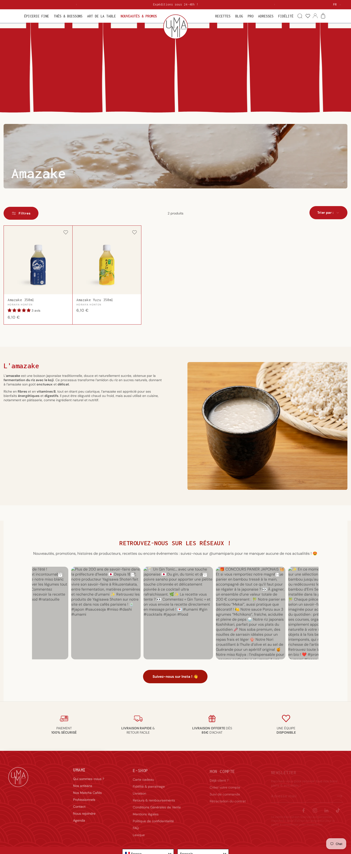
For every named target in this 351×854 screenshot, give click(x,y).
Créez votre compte (225, 784)
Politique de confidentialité (153, 819)
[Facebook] (303, 806)
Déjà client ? (219, 777)
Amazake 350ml (21, 300)
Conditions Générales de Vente (157, 805)
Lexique (139, 833)
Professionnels (84, 798)
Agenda (79, 819)
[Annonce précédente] (76, 4)
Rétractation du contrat (228, 798)
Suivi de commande (225, 791)
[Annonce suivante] (274, 4)
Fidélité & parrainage (149, 784)
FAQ (136, 826)
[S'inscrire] (337, 792)
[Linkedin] (326, 806)
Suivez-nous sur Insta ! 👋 (175, 676)
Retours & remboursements (154, 798)
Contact (79, 805)
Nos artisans (82, 784)
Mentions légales (146, 812)
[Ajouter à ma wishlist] (65, 232)
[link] (308, 16)
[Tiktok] (338, 806)
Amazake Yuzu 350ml (94, 300)
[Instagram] (315, 806)
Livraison (139, 791)
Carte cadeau (143, 777)
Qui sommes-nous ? (88, 777)
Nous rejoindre (84, 812)
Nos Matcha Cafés (87, 791)
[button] (36, 16)
